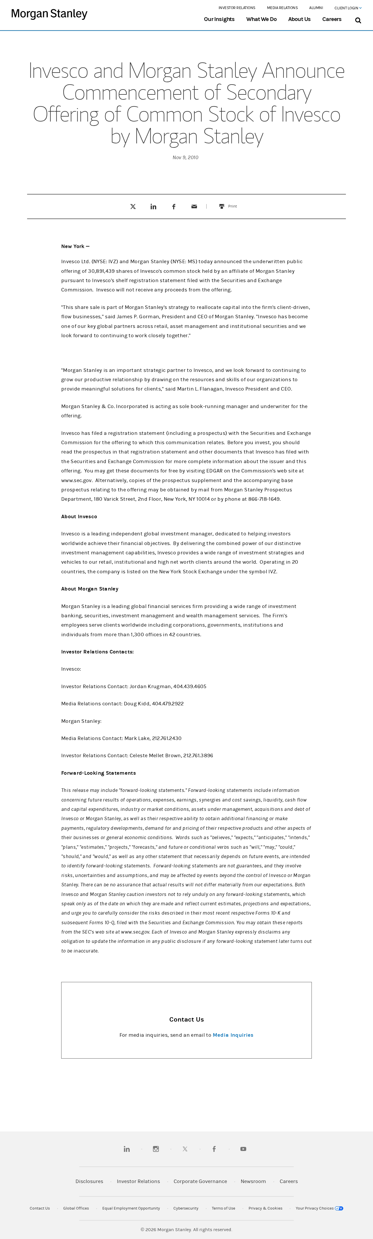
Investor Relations (237, 8)
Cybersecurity (185, 1208)
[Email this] (194, 206)
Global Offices (76, 1208)
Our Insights (219, 19)
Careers (332, 19)
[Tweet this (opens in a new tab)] (133, 206)
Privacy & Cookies (265, 1208)
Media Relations (282, 8)
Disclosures (89, 1181)
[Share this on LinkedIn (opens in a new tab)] (153, 206)
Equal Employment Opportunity (131, 1208)
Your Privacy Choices (315, 1208)
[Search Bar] (358, 19)
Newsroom (253, 1181)
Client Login (347, 8)
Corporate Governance (200, 1181)
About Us (299, 19)
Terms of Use (223, 1208)
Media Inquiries (233, 1035)
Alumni (316, 8)
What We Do (261, 19)
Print (236, 203)
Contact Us (40, 1208)
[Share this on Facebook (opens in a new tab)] (174, 206)
